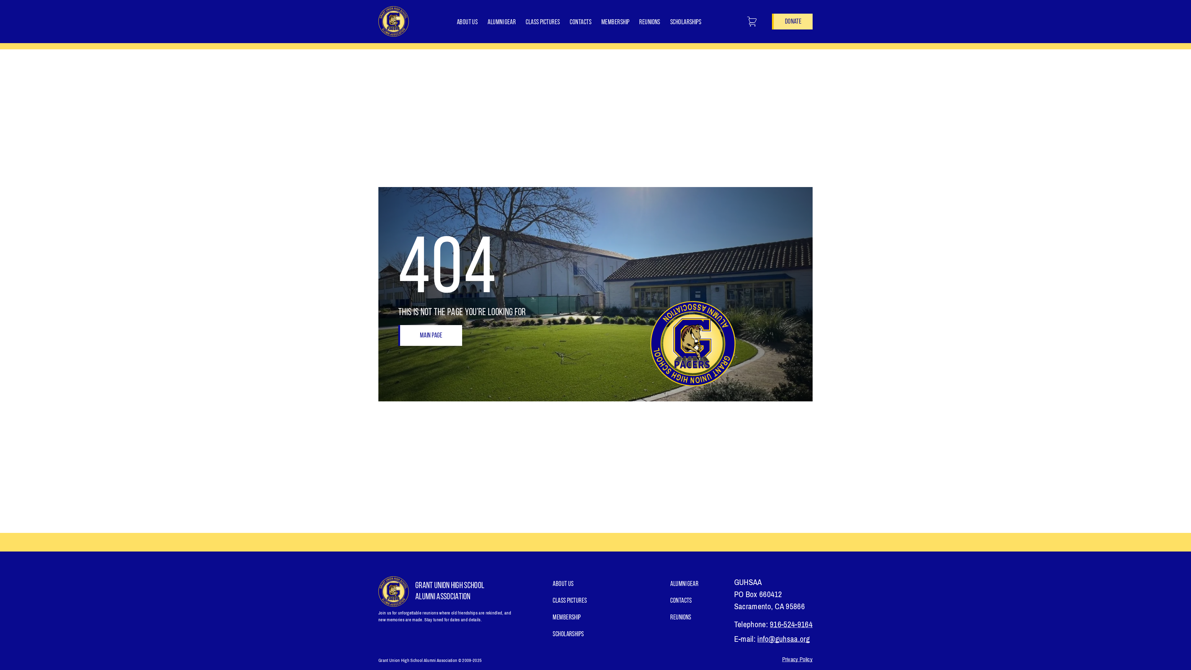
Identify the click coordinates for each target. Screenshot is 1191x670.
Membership (615, 22)
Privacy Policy (797, 659)
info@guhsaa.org (783, 639)
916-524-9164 (791, 624)
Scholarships (685, 22)
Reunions (649, 22)
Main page (431, 335)
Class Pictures (543, 22)
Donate (793, 21)
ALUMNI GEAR (502, 22)
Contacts (580, 22)
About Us (467, 22)
